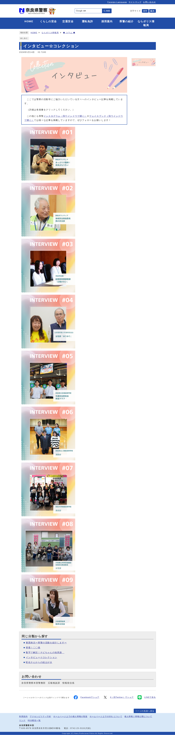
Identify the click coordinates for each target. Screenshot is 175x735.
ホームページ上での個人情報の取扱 (70, 716)
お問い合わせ (149, 2)
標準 (145, 11)
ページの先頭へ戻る (144, 711)
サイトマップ (135, 2)
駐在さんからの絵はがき (39, 662)
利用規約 (23, 716)
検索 (108, 11)
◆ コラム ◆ (69, 33)
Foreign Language (117, 2)
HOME (34, 33)
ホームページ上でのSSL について (106, 716)
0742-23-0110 (77, 728)
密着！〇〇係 (33, 647)
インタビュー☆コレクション (41, 657)
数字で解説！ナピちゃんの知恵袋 (45, 652)
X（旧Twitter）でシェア (122, 697)
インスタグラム (65, 116)
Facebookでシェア (90, 697)
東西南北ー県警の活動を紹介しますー (46, 643)
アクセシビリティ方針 (40, 716)
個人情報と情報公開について (138, 716)
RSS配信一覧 (34, 720)
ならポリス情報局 (50, 33)
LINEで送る (150, 697)
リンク (22, 720)
